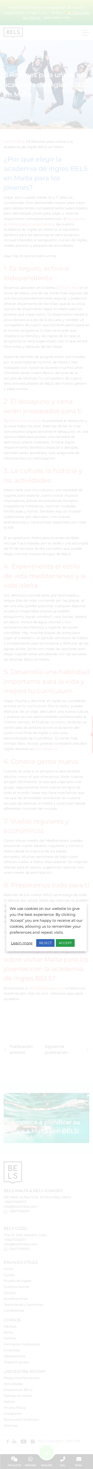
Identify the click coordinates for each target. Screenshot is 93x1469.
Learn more (21, 943)
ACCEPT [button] (65, 943)
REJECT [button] (45, 943)
